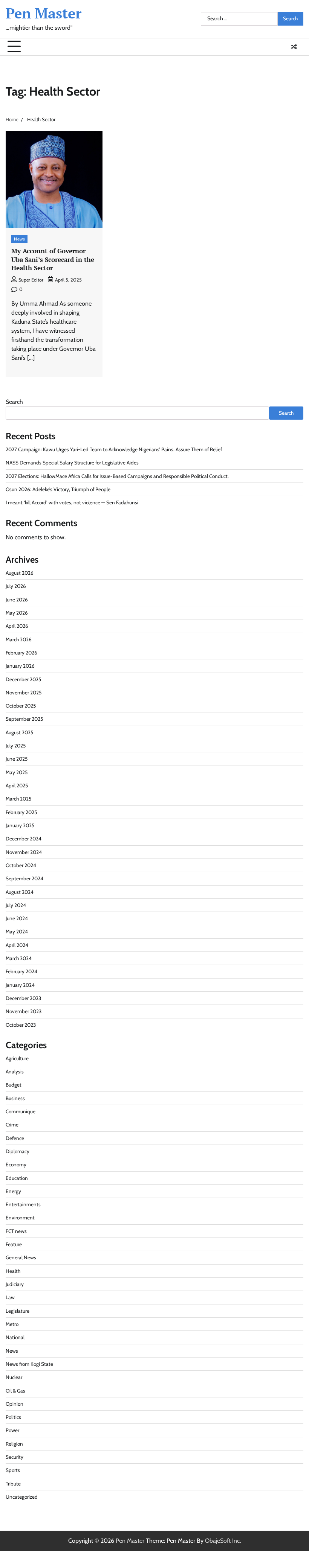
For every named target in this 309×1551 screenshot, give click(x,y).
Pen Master (43, 13)
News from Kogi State (29, 1364)
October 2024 (21, 865)
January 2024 (20, 985)
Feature (14, 1244)
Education (17, 1178)
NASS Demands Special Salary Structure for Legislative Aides (72, 463)
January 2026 (20, 666)
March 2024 (19, 958)
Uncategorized (22, 1497)
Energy (13, 1191)
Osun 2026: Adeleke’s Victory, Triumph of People (58, 489)
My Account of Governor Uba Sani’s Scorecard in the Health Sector (52, 259)
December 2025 (23, 679)
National (15, 1337)
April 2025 (17, 785)
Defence (15, 1138)
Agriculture (17, 1058)
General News (21, 1257)
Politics (13, 1417)
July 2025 (16, 746)
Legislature (17, 1311)
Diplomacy (17, 1151)
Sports (13, 1470)
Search (14, 401)
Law (10, 1297)
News (19, 239)
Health (13, 1271)
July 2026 (16, 586)
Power (12, 1430)
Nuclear (14, 1377)
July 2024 (16, 905)
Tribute (13, 1484)
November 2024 (24, 852)
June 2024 (17, 918)
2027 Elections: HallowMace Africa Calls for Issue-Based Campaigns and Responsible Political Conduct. (117, 476)
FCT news (16, 1231)
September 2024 (24, 878)
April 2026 (17, 626)
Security (14, 1457)
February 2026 (21, 653)
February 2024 (21, 971)
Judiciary (15, 1284)
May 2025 (17, 772)
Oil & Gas (15, 1391)
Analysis (15, 1072)
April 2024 (17, 945)
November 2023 (23, 1011)
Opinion (14, 1404)
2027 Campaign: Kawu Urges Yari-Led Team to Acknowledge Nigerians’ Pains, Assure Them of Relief (114, 449)
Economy (16, 1164)
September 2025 (24, 719)
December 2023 (23, 998)
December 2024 (23, 839)
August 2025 (19, 732)
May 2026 (17, 613)
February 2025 (21, 812)
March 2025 (18, 799)
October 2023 (21, 1025)
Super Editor (30, 280)
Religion (14, 1444)
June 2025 (17, 759)
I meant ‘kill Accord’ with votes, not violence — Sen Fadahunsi (72, 502)
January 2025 (20, 825)
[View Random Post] (294, 46)
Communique (20, 1111)
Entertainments (23, 1204)
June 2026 (17, 600)
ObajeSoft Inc (222, 1540)
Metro (12, 1324)
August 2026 (20, 573)
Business (15, 1098)
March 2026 (19, 639)
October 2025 (21, 706)
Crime (12, 1125)
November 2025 (23, 693)
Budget (13, 1085)
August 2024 (20, 892)
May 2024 (17, 931)
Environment (20, 1218)
